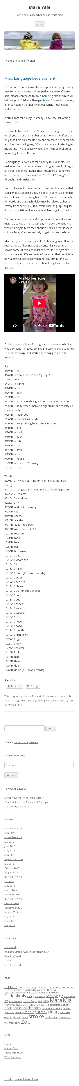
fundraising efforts (51, 96)
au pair (10, 986)
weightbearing (12, 1022)
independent (15, 1001)
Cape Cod (61, 987)
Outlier (67, 1008)
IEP (6, 1001)
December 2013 (13, 899)
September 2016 (13, 859)
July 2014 (9, 881)
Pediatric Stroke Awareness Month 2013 (26, 951)
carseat (70, 987)
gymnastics (39, 996)
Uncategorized (12, 965)
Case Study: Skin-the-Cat (18, 806)
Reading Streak (12, 956)
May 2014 (9, 885)
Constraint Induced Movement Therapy (26, 802)
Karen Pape (30, 1001)
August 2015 (11, 872)
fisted (29, 996)
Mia (57, 700)
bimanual (41, 987)
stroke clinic (51, 1017)
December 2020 (13, 828)
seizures (65, 1012)
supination (65, 1017)
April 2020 (9, 833)
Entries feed (11, 1048)
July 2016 (9, 863)
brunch (50, 987)
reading (19, 1012)
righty (54, 1011)
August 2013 (11, 912)
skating (17, 1017)
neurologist (45, 1004)
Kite (40, 1001)
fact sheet (54, 992)
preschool (9, 1012)
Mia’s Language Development (29, 78)
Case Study (10, 947)
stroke (63, 700)
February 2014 (12, 894)
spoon (25, 1017)
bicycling (31, 987)
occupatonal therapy (52, 1008)
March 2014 (10, 890)
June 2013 (9, 921)
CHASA (8, 990)
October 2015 (11, 868)
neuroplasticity (60, 1004)
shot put (8, 1017)
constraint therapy (13, 992)
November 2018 (13, 837)
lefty (46, 1001)
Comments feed (13, 1052)
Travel (7, 960)
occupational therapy (22, 1007)
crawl (25, 992)
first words (29, 700)
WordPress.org (12, 1057)
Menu (39, 24)
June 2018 (9, 846)
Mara (51, 700)
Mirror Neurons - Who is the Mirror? (24, 797)
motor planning (30, 1005)
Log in (7, 1044)
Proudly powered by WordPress (21, 1079)
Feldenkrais (15, 995)
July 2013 (9, 916)
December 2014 (13, 877)
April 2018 (9, 855)
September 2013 (13, 907)
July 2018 (9, 841)
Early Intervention (39, 992)
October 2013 (11, 903)
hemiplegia (54, 996)
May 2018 (9, 850)
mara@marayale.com (26, 742)
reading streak (35, 1012)
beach (21, 987)
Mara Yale (40, 7)
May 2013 (9, 925)
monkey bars (13, 1005)
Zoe (70, 700)
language (41, 700)
